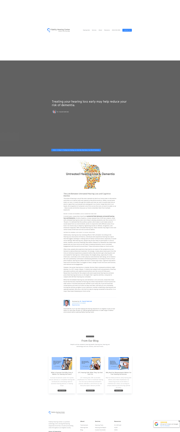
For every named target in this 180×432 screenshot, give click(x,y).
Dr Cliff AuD (117, 425)
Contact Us (127, 30)
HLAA (116, 427)
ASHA (116, 430)
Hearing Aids (84, 427)
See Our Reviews (165, 426)
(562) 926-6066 (116, 30)
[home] (59, 30)
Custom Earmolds (100, 430)
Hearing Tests (99, 425)
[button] (86, 30)
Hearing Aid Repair (100, 427)
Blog (81, 430)
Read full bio (76, 305)
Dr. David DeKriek (63, 112)
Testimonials (84, 425)
